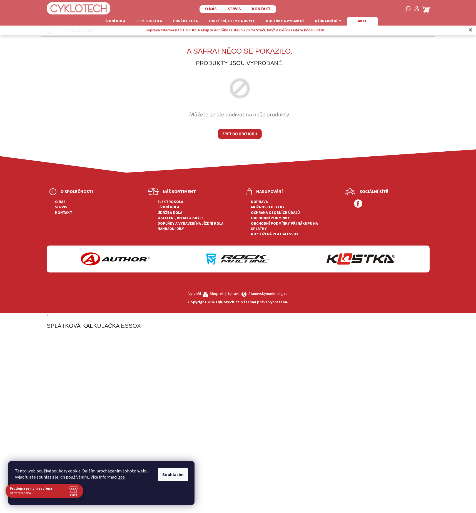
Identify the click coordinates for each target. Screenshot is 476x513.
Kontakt (261, 9)
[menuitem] (114, 21)
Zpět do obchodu (239, 133)
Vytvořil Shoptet (205, 294)
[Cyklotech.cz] (79, 8)
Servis (234, 9)
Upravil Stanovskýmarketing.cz (258, 294)
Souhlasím (173, 475)
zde (121, 477)
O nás (211, 9)
